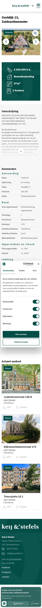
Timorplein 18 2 (13, 497)
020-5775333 (12, 548)
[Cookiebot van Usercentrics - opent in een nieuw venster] (24, 264)
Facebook (6, 567)
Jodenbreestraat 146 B (18, 397)
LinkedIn (5, 576)
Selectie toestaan (21, 342)
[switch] (36, 309)
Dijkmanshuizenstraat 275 (20, 447)
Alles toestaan (21, 334)
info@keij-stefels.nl (14, 553)
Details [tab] (22, 271)
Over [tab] (35, 271)
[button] (6, 42)
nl (33, 6)
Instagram (6, 572)
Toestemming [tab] (8, 271)
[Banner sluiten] (38, 264)
